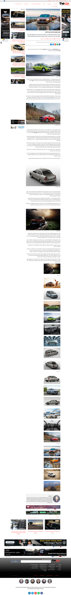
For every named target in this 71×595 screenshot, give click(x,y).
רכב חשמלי (27, 4)
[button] (59, 44)
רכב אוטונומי (52, 568)
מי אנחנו (56, 575)
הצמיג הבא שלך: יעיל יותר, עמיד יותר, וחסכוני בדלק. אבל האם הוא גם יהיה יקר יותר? (18, 41)
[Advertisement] (18, 102)
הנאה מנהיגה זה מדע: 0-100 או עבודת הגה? (52, 532)
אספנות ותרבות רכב (34, 564)
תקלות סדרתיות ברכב (36, 4)
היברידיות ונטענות (43, 566)
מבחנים (49, 4)
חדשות (56, 4)
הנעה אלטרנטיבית (43, 564)
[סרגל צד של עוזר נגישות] (1, 42)
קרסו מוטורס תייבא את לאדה (52, 32)
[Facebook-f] (4, 0)
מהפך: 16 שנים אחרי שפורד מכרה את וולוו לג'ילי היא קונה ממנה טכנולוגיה (18, 76)
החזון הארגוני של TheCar (63, 0)
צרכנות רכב (55, 6)
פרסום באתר (49, 0)
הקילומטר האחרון (51, 569)
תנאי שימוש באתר (49, 575)
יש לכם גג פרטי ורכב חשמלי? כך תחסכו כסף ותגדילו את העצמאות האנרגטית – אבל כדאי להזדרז (18, 64)
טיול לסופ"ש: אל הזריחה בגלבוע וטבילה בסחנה (35, 532)
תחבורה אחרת (18, 4)
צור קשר (57, 0)
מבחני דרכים (58, 566)
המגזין (44, 4)
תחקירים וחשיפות (34, 568)
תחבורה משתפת (51, 566)
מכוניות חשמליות (43, 568)
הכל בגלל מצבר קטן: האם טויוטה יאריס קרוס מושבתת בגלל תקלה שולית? (18, 53)
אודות (53, 0)
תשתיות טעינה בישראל (43, 570)
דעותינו (59, 569)
